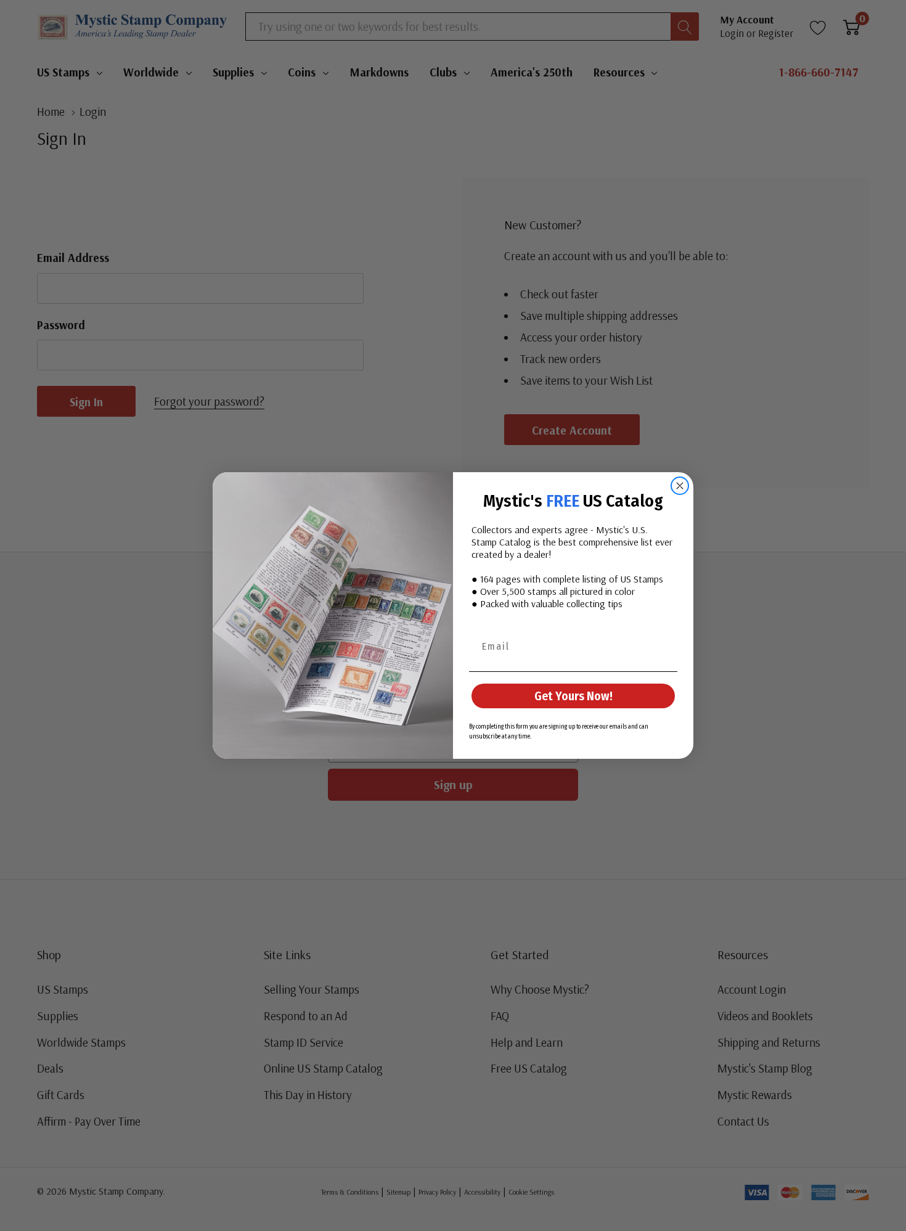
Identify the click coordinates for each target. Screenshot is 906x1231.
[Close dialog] (679, 485)
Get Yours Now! (573, 696)
